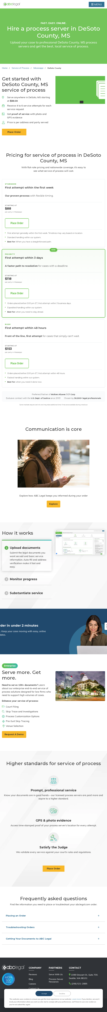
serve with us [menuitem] (56, 974)
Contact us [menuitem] (34, 988)
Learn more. (77, 999)
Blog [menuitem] (31, 979)
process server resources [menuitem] (56, 980)
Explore (53, 504)
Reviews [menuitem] (33, 974)
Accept (44, 994)
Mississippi (38, 68)
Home (5, 68)
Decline (62, 994)
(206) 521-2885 (79, 983)
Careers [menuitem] (32, 983)
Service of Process (20, 68)
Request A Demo (14, 734)
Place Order (14, 132)
